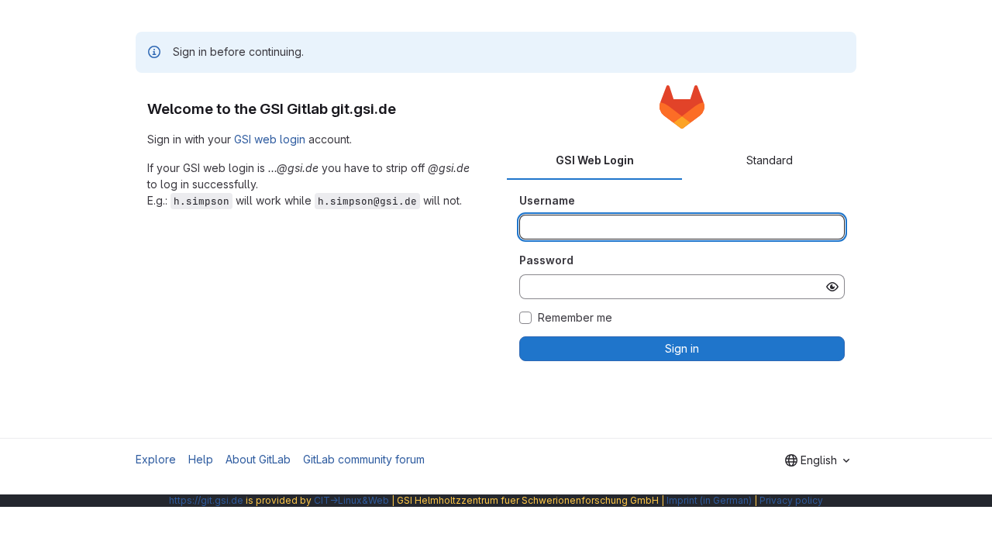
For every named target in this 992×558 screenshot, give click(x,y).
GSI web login (269, 139)
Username (547, 200)
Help (200, 459)
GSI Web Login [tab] (595, 160)
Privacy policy (791, 500)
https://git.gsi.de (206, 500)
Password (546, 260)
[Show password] (832, 286)
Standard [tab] (769, 160)
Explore (156, 459)
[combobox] (817, 460)
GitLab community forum (364, 459)
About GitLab (258, 459)
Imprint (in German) (709, 500)
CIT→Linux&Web (351, 500)
